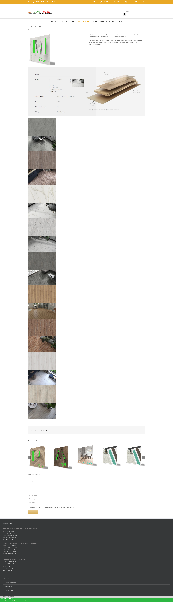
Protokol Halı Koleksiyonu (11, 575)
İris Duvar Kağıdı (8, 590)
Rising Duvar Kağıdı (9, 578)
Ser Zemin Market (12, 551)
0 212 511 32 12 (10, 549)
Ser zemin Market (12, 535)
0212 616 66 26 (11, 561)
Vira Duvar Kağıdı (9, 586)
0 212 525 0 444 (11, 530)
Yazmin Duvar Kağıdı (10, 582)
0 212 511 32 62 (11, 545)
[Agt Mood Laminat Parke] (41, 34)
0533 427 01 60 (11, 563)
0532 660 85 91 (11, 532)
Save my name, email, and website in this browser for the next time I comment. (52, 507)
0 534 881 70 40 (12, 547)
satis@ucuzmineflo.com (51, 2)
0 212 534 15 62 (10, 533)
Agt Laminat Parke (33, 29)
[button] (42, 127)
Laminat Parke (43, 29)
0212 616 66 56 (10, 565)
